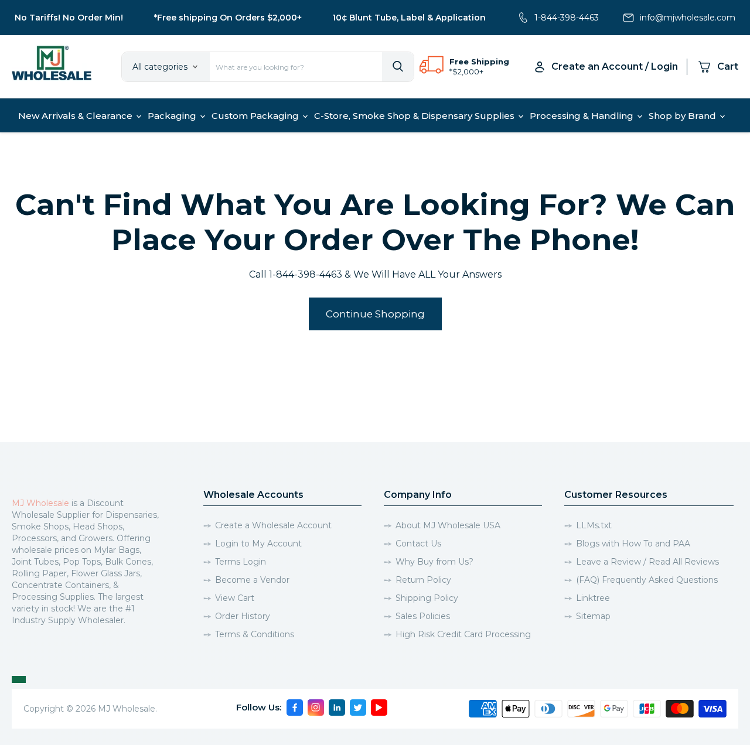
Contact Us (418, 543)
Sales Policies (423, 616)
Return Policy (423, 580)
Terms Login (240, 561)
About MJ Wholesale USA (448, 525)
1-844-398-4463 (566, 17)
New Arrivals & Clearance (76, 116)
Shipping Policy (427, 598)
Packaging (173, 116)
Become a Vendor (252, 580)
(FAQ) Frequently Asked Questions (647, 580)
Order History (242, 616)
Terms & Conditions (254, 634)
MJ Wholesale (40, 503)
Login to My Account (258, 543)
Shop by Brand (683, 116)
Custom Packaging (256, 116)
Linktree (593, 598)
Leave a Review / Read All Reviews (647, 561)
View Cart (234, 598)
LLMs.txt (594, 525)
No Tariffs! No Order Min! (69, 17)
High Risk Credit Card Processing (463, 634)
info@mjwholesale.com (687, 17)
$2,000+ (467, 71)
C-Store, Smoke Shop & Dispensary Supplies (415, 116)
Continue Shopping (375, 314)
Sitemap (593, 616)
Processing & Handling (583, 116)
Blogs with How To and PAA (633, 543)
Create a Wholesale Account (273, 525)
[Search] (398, 66)
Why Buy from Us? (434, 561)
